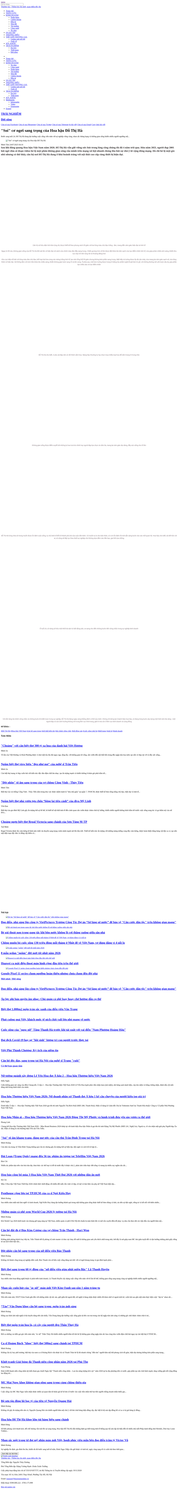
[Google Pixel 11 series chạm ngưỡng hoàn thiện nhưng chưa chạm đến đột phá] (37, 968)
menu (3, 2)
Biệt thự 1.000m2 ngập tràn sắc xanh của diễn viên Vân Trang (39, 1009)
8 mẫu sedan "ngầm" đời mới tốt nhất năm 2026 (31, 953)
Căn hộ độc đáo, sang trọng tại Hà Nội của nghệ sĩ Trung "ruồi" (40, 1060)
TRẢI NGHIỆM (12, 46)
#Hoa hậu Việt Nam (18, 731)
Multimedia (10, 100)
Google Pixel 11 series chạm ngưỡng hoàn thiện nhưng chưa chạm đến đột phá (49, 973)
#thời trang (102, 731)
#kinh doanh (117, 731)
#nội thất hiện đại (48, 731)
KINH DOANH (12, 15)
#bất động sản (77, 731)
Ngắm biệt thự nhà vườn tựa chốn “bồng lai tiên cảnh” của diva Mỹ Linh (46, 801)
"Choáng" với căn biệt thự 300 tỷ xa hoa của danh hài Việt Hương (42, 745)
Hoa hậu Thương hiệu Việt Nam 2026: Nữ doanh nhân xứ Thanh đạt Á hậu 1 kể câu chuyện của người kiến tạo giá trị (73, 1096)
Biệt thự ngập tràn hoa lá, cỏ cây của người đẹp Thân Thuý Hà (39, 1324)
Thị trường (15, 26)
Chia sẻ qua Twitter (44, 125)
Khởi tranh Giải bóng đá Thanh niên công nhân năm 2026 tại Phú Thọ (44, 1361)
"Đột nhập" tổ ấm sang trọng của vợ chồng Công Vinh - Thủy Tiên (42, 782)
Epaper (8, 109)
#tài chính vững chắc (63, 731)
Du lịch (13, 48)
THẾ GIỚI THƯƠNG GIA (16, 37)
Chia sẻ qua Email (84, 125)
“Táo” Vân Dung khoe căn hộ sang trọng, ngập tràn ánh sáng (38, 1306)
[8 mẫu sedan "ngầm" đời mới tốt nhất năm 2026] (25, 948)
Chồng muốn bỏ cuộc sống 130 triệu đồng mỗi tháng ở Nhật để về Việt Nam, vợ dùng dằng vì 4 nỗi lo (63, 942)
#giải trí (109, 731)
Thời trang (15, 50)
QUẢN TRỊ (10, 33)
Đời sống (14, 52)
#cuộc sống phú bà (90, 731)
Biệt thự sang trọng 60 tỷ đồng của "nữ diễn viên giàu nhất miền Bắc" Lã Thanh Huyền (55, 1269)
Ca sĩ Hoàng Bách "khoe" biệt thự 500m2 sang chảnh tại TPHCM (41, 1343)
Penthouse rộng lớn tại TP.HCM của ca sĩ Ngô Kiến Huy (36, 1193)
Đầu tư (13, 22)
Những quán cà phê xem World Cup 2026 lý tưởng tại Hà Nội (39, 1211)
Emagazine (15, 106)
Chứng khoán (16, 20)
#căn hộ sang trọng (34, 731)
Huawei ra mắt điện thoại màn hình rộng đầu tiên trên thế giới (39, 963)
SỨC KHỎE (11, 43)
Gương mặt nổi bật (18, 39)
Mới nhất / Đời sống (11, 979)
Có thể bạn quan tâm (11, 1066)
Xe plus (14, 30)
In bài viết (73, 125)
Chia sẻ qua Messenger (27, 125)
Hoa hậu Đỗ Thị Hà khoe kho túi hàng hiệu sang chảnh (35, 1419)
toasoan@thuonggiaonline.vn (17, 1479)
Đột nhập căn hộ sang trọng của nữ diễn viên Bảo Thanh (35, 1250)
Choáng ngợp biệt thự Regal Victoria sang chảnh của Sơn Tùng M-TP (44, 821)
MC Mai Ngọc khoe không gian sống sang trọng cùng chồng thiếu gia (43, 1382)
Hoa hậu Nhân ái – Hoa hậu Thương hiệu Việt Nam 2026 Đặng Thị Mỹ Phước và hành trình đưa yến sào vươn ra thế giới (75, 1117)
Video (13, 104)
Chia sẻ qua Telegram (60, 125)
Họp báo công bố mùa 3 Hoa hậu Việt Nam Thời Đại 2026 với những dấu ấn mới (50, 1174)
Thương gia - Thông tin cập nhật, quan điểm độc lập (21, 7)
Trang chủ (10, 11)
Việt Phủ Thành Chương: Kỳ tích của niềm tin (29, 1050)
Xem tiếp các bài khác (10, 1454)
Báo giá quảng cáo (8, 1487)
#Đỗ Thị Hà (5, 731)
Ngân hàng (15, 17)
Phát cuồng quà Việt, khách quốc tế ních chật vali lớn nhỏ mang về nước (45, 1019)
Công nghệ (15, 28)
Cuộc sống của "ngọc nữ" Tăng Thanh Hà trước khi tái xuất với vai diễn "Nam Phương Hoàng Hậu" (63, 1029)
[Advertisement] (19, 872)
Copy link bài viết (98, 125)
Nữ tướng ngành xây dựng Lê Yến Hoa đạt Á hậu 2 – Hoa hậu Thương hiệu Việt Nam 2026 (57, 1075)
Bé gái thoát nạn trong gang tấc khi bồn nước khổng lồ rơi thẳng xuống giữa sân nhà (53, 932)
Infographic (15, 102)
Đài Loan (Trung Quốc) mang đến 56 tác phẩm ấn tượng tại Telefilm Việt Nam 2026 (53, 1156)
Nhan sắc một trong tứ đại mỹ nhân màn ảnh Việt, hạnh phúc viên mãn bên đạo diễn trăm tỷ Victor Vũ (64, 1440)
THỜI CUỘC (11, 13)
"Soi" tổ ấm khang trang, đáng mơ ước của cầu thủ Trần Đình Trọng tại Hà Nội (50, 1137)
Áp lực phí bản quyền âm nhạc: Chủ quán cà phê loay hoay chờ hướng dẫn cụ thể (51, 999)
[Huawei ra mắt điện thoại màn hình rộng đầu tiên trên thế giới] (30, 958)
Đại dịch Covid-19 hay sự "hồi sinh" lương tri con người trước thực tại (44, 1040)
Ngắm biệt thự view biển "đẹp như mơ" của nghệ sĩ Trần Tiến (39, 764)
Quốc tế (14, 41)
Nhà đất (14, 24)
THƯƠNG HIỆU (12, 35)
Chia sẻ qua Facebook (9, 125)
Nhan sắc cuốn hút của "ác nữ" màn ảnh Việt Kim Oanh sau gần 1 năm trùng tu (50, 1287)
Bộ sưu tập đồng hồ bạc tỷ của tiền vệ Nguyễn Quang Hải (36, 1401)
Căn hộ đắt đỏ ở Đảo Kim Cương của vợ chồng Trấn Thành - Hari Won (45, 1230)
